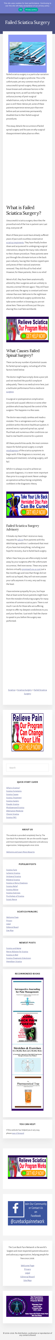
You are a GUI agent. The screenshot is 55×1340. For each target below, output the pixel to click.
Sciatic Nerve (11, 899)
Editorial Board (12, 927)
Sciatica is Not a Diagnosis (17, 883)
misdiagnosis (12, 450)
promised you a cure (31, 569)
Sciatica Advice (12, 890)
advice (21, 540)
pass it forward (18, 1133)
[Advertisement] (27, 166)
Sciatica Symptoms (14, 791)
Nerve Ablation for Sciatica (17, 952)
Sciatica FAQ (11, 817)
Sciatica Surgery (24, 690)
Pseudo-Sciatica (12, 804)
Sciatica (11, 690)
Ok (21, 10)
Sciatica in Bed (12, 955)
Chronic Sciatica (12, 814)
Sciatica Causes (12, 794)
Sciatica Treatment (13, 798)
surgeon (10, 392)
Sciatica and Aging (13, 948)
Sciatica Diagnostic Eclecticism (18, 958)
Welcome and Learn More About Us (20, 852)
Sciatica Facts (11, 870)
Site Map (10, 930)
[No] (52, 6)
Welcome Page (12, 917)
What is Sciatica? (13, 788)
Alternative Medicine (14, 811)
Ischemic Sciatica (13, 873)
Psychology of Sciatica (15, 896)
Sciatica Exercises (13, 893)
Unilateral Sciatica (13, 876)
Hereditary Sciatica (14, 962)
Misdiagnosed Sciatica (15, 808)
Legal (8, 924)
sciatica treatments (15, 243)
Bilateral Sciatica (13, 880)
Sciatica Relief (12, 886)
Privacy (9, 921)
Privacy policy (31, 10)
